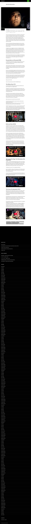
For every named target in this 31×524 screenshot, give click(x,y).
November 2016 (3, 435)
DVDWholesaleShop (3, 259)
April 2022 (2, 341)
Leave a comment (13, 32)
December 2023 (3, 312)
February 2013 (3, 500)
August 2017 (2, 422)
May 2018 (2, 409)
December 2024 (3, 295)
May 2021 (2, 357)
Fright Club (7, 29)
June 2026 (2, 269)
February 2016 (3, 448)
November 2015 (3, 452)
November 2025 (3, 279)
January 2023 (3, 328)
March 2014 (2, 481)
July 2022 (2, 337)
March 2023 (2, 325)
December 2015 (3, 451)
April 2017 (2, 428)
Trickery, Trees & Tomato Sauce (5, 247)
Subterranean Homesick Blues (11, 259)
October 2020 (3, 367)
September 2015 (3, 455)
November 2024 (3, 296)
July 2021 (2, 354)
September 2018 (3, 403)
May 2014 (2, 478)
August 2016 (2, 439)
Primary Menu (30, 1)
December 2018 (3, 399)
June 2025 (2, 286)
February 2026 (3, 275)
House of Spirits (3, 244)
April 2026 (2, 272)
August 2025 (2, 283)
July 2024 (2, 302)
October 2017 (3, 419)
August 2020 (2, 370)
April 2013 (2, 497)
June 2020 (2, 373)
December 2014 (3, 468)
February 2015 (3, 465)
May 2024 (2, 305)
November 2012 (3, 504)
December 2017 (3, 416)
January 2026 (3, 276)
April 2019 (2, 393)
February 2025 (3, 292)
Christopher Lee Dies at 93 (15, 31)
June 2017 (2, 425)
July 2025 (2, 285)
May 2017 (2, 426)
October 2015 (3, 454)
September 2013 (3, 490)
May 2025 (2, 288)
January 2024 (3, 311)
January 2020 (3, 380)
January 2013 (3, 501)
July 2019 (2, 389)
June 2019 (2, 390)
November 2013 (3, 487)
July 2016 (2, 441)
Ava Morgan (2, 255)
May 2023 (2, 322)
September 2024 (3, 299)
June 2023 (2, 321)
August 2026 (2, 266)
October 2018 (3, 402)
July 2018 (2, 406)
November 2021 (3, 348)
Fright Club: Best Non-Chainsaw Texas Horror (7, 248)
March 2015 (2, 464)
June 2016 (2, 442)
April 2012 (2, 513)
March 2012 (2, 514)
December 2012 (3, 503)
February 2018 (3, 413)
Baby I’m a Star (8, 258)
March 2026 (2, 273)
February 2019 (3, 396)
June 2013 (2, 494)
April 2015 (2, 462)
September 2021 (3, 351)
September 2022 (3, 334)
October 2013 (3, 488)
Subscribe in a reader (4, 519)
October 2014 (3, 471)
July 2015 (2, 458)
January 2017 (3, 432)
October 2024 (3, 298)
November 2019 (3, 383)
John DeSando (3, 261)
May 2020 (2, 374)
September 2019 (3, 386)
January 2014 (3, 484)
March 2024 (2, 308)
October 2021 (3, 350)
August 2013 (2, 491)
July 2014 (2, 475)
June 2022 (2, 338)
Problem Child (3, 250)
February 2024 (3, 309)
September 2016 (3, 438)
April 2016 (2, 445)
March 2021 (2, 360)
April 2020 (2, 376)
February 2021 (3, 361)
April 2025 (2, 289)
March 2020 (2, 377)
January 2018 (3, 415)
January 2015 (3, 467)
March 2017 (2, 429)
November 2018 (3, 400)
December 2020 (3, 364)
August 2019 (2, 387)
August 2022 (2, 335)
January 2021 (3, 363)
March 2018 (2, 412)
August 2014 (2, 474)
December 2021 (3, 347)
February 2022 (3, 344)
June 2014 (2, 477)
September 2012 (3, 507)
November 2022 (3, 331)
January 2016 (3, 449)
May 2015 (2, 461)
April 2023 (2, 324)
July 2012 (2, 510)
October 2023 (3, 315)
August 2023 (2, 318)
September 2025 (3, 282)
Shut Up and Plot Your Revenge (9, 255)
